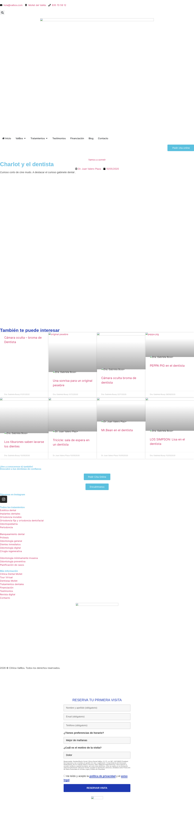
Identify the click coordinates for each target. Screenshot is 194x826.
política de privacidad (102, 776)
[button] (2, 12)
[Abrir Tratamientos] (47, 138)
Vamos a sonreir (97, 159)
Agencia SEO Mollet (72, 674)
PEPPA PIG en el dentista (167, 365)
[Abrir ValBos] (25, 138)
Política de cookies (10, 674)
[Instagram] (3, 499)
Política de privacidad (34, 674)
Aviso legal (54, 674)
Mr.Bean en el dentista (117, 430)
